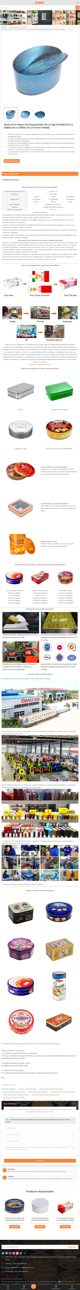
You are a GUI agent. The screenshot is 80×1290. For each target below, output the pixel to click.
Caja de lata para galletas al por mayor (14, 1098)
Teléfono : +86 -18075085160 (15, 1263)
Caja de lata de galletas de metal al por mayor (16, 1095)
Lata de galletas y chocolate (17, 27)
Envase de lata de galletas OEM (27, 1089)
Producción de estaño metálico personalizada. (51, 1089)
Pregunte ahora (13, 161)
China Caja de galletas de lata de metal (14, 1092)
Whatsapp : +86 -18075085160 (16, 1271)
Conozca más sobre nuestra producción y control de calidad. (23, 884)
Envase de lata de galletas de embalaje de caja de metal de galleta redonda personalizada (14, 1219)
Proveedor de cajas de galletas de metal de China (45, 1095)
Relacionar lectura (9, 1085)
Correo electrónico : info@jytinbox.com (19, 1267)
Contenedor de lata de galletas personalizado (62, 1092)
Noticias (20, 1279)
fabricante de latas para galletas (38, 1092)
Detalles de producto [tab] (11, 180)
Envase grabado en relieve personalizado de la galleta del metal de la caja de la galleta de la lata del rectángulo (65, 1219)
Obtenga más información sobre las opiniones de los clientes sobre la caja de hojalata (31, 1044)
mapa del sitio (7, 1279)
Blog (14, 1279)
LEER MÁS (14, 1227)
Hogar (5, 27)
